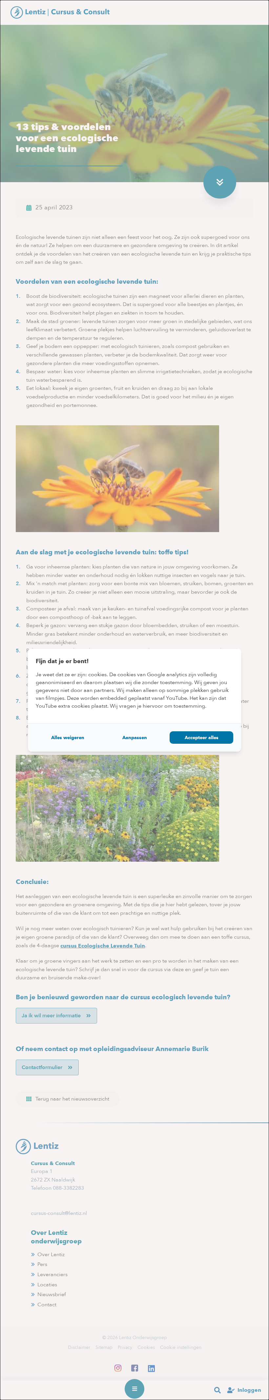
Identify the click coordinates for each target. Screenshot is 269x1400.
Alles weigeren (67, 737)
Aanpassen (134, 737)
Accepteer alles (201, 737)
